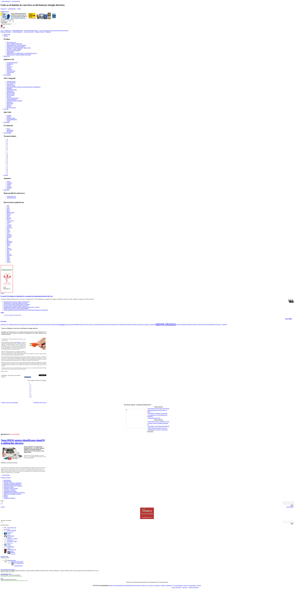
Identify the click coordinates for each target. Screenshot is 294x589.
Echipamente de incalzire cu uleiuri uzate (158, 429)
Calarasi (9, 222)
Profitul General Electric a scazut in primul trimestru (16, 308)
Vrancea (9, 262)
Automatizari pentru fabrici (10, 491)
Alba (8, 205)
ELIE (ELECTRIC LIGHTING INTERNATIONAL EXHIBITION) (24, 87)
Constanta (9, 225)
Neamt (8, 245)
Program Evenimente (6, 32)
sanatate (199, 324)
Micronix (9, 96)
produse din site (4, 556)
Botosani (9, 214)
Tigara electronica (11, 71)
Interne (8, 128)
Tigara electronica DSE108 (13, 50)
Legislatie (9, 115)
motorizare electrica (191, 324)
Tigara (8, 544)
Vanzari (8, 181)
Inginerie (9, 68)
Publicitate (48, 32)
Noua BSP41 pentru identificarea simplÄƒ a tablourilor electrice (23, 441)
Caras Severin (10, 220)
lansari (219, 324)
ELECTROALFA (11, 82)
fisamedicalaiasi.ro (129, 585)
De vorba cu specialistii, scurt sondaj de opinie (12, 315)
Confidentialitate (12, 8)
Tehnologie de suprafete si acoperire (12, 494)
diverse (86, 324)
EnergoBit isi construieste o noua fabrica (157, 413)
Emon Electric (10, 84)
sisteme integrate (55, 324)
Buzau (8, 219)
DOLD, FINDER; (11, 530)
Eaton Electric (10, 103)
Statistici (9, 116)
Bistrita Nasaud (10, 212)
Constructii (9, 69)
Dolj (8, 229)
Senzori (9, 533)
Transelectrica (10, 91)
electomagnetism (211, 324)
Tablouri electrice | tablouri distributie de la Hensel (19, 54)
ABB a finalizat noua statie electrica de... (158, 428)
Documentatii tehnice (12, 119)
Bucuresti (9, 218)
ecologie (183, 324)
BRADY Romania (11, 107)
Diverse (8, 188)
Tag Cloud (3, 321)
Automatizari (10, 64)
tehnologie (152, 324)
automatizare (140, 324)
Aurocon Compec (11, 85)
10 (31, 396)
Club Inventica (10, 72)
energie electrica (166, 324)
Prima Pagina (7, 34)
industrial (3, 324)
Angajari (9, 184)
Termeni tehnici (7, 133)
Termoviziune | (10, 536)
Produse (6, 36)
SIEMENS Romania (12, 89)
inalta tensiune (123, 324)
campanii (146, 324)
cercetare (204, 324)
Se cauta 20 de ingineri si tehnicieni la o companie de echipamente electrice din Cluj (27, 296)
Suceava (9, 253)
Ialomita (9, 237)
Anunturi (6, 175)
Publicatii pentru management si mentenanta (14, 492)
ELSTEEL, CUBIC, (12, 541)
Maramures (9, 241)
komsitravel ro (169, 585)
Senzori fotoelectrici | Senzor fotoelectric (16, 45)
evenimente (96, 324)
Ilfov (8, 240)
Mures (8, 244)
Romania (62, 324)
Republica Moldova (35, 324)
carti (216, 324)
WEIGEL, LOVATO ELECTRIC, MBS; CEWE (19, 48)
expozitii (90, 324)
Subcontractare (7, 480)
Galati (8, 230)
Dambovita (9, 227)
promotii (134, 324)
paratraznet (129, 324)
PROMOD (9, 88)
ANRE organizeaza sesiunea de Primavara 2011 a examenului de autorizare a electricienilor (26, 310)
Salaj (8, 251)
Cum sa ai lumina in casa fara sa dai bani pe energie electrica (53, 30)
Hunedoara (9, 236)
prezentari (108, 324)
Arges (8, 208)
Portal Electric (105, 585)
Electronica (9, 66)
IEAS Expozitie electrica (13, 98)
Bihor (8, 211)
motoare (42, 324)
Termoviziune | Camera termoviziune (16, 46)
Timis (8, 256)
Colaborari (9, 187)
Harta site (185, 587)
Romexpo (9, 105)
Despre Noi (3, 8)
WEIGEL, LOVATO (12, 538)
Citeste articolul (6, 475)
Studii (2, 312)
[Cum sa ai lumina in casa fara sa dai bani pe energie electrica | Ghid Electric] (5, 11)
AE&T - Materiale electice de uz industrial (8, 569)
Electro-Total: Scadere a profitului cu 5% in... (159, 421)
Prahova (9, 248)
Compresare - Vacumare (9, 489)
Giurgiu (8, 231)
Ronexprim (9, 102)
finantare (81, 324)
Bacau (8, 209)
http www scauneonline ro (190, 585)
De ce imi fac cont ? (29, 32)
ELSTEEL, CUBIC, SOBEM (14, 49)
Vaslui (8, 259)
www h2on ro (150, 585)
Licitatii (8, 185)
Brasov (8, 215)
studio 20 (144, 585)
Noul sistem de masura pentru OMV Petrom (158, 408)
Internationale (10, 130)
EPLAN (9, 106)
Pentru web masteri (176, 587)
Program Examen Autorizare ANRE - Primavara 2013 (17, 301)
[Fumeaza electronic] (7, 292)
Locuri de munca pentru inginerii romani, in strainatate (17, 304)
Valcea (8, 260)
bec (7, 354)
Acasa (2, 30)
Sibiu (8, 252)
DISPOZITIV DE (11, 549)
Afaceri (8, 73)
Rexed (199, 585)
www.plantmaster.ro (178, 585)
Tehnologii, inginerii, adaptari (11, 488)
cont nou (3, 506)
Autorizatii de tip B (11, 197)
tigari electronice (16, 1)
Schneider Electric (11, 81)
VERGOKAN (10, 52)
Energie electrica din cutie (154, 418)
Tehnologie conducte (9, 487)
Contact (19, 8)
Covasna (9, 226)
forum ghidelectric (6, 1)
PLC (7, 324)
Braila (8, 216)
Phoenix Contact (11, 93)
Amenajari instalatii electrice (31, 30)
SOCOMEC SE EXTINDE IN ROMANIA (158, 426)
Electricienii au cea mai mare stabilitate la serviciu (16, 303)
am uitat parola (289, 506)
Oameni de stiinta (11, 118)
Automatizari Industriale (9, 498)
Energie (8, 65)
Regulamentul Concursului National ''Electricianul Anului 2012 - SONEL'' (22, 307)
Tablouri (13, 552)
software (28, 324)
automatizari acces (115, 324)
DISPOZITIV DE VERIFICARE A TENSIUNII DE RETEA (22, 53)
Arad (8, 207)
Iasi (7, 238)
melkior (163, 585)
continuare (224, 324)
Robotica (6, 496)
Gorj (8, 233)
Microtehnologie (8, 481)
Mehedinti (9, 242)
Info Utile (6, 109)
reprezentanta (22, 324)
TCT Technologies (18, 563)
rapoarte (178, 324)
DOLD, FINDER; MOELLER (14, 43)
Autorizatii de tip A (11, 196)
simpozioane (102, 324)
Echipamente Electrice (17, 30)
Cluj (8, 223)
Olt (7, 247)
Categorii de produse (6, 477)
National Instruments (12, 99)
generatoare (47, 324)
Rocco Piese (138, 585)
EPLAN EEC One (11, 42)
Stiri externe (10, 131)
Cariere (8, 121)
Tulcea (8, 258)
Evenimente (6, 122)
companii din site (18, 565)
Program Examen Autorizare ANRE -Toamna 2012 (16, 305)
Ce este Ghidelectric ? (17, 32)
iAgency (2, 578)
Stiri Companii (7, 75)
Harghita (9, 234)
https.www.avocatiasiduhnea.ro (117, 585)
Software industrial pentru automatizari (13, 485)
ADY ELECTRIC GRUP (17, 561)
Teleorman (9, 255)
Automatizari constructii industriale (12, 484)
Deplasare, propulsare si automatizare (13, 483)
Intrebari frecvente (39, 32)
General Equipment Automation (14, 100)
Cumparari (9, 183)
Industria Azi (8, 30)
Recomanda (27, 377)
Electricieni (6, 190)
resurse (67, 324)
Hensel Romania (11, 92)
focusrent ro (157, 585)
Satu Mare (9, 249)
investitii (76, 324)
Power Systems (10, 95)
